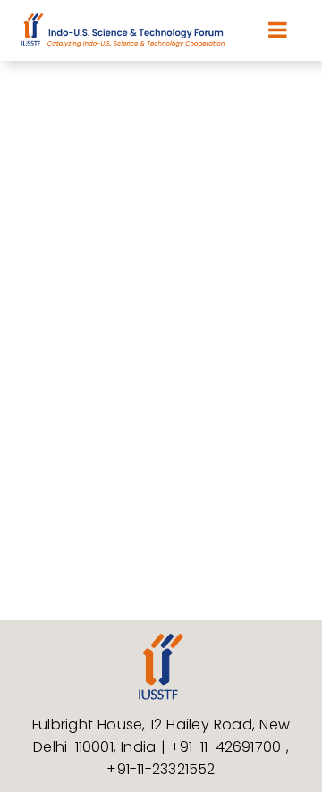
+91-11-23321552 (160, 769)
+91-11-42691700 (228, 747)
